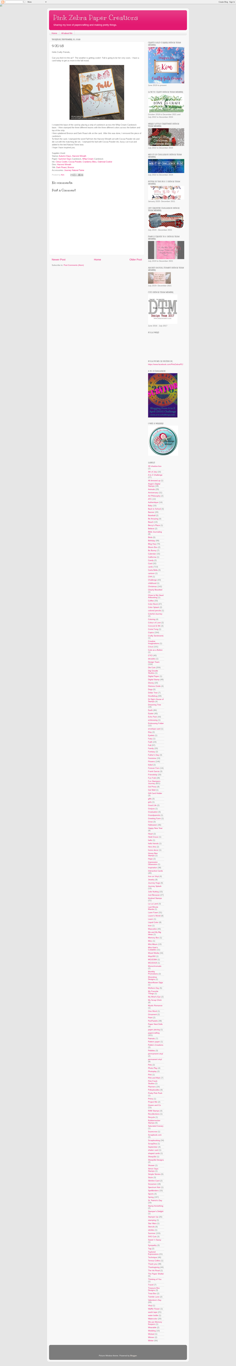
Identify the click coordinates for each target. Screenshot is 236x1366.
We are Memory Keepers (155, 1323)
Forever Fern (154, 768)
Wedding (152, 1331)
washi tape (152, 1312)
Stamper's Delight (155, 1211)
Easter (151, 713)
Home (54, 33)
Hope (150, 859)
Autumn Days (65, 156)
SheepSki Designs (156, 1160)
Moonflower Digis (155, 983)
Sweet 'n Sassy (154, 1240)
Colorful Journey (155, 614)
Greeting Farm (154, 818)
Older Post (135, 259)
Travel (150, 1285)
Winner (151, 1337)
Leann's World (154, 916)
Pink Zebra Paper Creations (95, 17)
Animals (151, 489)
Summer (151, 1233)
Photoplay (152, 1071)
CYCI (150, 655)
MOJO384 (152, 960)
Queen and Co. (154, 1105)
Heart (150, 834)
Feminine (152, 758)
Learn (150, 919)
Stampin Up (153, 1217)
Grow (150, 822)
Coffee (151, 601)
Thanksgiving (154, 1267)
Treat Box (152, 1294)
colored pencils (154, 611)
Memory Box (153, 938)
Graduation (153, 812)
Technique (152, 1257)
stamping (152, 1220)
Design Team (154, 662)
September (153, 1147)
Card (150, 563)
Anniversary (153, 493)
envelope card (154, 729)
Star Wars (152, 1223)
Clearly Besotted (155, 590)
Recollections (154, 1114)
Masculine (152, 929)
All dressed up (154, 481)
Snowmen (152, 1184)
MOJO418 (152, 963)
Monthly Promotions (153, 973)
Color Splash (153, 607)
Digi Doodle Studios (153, 672)
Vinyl (150, 1306)
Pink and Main (154, 1078)
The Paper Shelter (156, 1274)
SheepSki (152, 1157)
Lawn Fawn (153, 912)
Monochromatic (154, 966)
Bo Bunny (152, 550)
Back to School (154, 509)
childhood (152, 583)
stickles (151, 1230)
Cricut (150, 647)
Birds (150, 537)
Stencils (151, 1227)
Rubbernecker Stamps (154, 1122)
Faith (150, 742)
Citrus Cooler (61, 162)
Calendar (152, 554)
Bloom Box (152, 547)
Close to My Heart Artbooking (156, 596)
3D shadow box (154, 466)
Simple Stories (154, 1174)
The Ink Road (154, 1271)
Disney (151, 683)
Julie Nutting (153, 892)
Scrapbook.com (155, 1135)
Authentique (153, 502)
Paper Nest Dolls (155, 1024)
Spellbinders (153, 1191)
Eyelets (151, 735)
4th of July (152, 472)
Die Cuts (151, 668)
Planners (152, 1087)
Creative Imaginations (153, 642)
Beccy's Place (154, 525)
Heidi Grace (153, 837)
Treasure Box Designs (154, 1289)
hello (150, 840)
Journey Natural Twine (74, 170)
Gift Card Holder (155, 793)
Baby (150, 506)
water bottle (153, 1315)
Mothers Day (153, 988)
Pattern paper (154, 1042)
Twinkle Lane (153, 1297)
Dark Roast (61, 167)
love (150, 926)
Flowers (151, 762)
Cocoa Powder (75, 162)
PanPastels (153, 1021)
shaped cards (154, 1153)
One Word (152, 1011)
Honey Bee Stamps (153, 854)
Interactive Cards (155, 871)
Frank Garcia (153, 771)
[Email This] (71, 175)
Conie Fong (153, 629)
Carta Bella (153, 570)
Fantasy (151, 752)
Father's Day (153, 755)
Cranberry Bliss (90, 162)
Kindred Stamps (155, 898)
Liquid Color (153, 922)
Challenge (152, 580)
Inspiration (152, 868)
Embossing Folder (156, 723)
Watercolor (152, 1319)
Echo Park (152, 717)
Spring (151, 1197)
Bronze (71, 167)
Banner (151, 512)
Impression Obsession (153, 863)
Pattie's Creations (155, 1045)
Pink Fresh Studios (152, 1082)
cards (150, 567)
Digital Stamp (154, 680)
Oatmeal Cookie (105, 162)
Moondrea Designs (152, 978)
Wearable (152, 1327)
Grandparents (154, 815)
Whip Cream (88, 159)
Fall (149, 745)
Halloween (152, 825)
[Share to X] (77, 175)
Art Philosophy (154, 496)
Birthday (151, 541)
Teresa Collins (154, 1261)
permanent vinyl (155, 1059)
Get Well (151, 790)
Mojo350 (152, 956)
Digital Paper (153, 676)
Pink (150, 1075)
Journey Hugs (154, 883)
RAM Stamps (153, 1111)
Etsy (150, 732)
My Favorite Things (153, 992)
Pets (150, 1065)
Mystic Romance (155, 1006)
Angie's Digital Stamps (154, 485)
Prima (150, 1099)
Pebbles (151, 1051)
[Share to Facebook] (79, 175)
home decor (153, 850)
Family (151, 748)
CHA (150, 577)
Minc (150, 941)
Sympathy (152, 1245)
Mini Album (152, 944)
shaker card (153, 1150)
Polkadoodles (154, 1090)
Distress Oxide (154, 686)
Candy (151, 560)
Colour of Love (154, 623)
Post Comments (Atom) (74, 265)
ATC (150, 499)
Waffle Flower (154, 1309)
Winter (151, 1341)
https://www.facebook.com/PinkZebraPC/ (165, 364)
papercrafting (154, 1033)
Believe (151, 529)
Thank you (152, 1264)
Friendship (152, 775)
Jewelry (151, 880)
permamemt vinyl (155, 1054)
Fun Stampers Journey (154, 782)
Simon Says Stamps (153, 1170)
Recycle (151, 1117)
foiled (150, 765)
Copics (151, 632)
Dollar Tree (153, 693)
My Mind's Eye (154, 997)
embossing (152, 720)
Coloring (151, 619)
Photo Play (152, 1068)
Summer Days (64, 159)
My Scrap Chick (155, 1000)
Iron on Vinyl (153, 876)
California (152, 557)
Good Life (152, 805)
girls (150, 802)
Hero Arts (152, 847)
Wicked (151, 1334)
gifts (150, 799)
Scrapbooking (154, 1140)
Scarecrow (152, 1132)
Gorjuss (151, 809)
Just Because (154, 895)
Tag (149, 1249)
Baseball (151, 515)
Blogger (133, 1356)
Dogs (150, 689)
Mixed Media (153, 953)
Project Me (152, 1102)
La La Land (153, 904)
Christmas (152, 586)
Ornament (152, 1014)
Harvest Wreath (79, 156)
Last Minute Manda (153, 908)
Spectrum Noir (154, 1187)
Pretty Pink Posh (155, 1093)
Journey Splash (154, 886)
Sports (151, 1194)
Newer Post (58, 259)
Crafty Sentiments (155, 636)
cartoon (151, 573)
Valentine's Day (154, 1300)
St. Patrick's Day (155, 1200)
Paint (150, 1018)
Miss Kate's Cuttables (153, 949)
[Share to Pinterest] (82, 175)
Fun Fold (152, 778)
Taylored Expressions (153, 1253)
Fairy (150, 739)
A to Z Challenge (155, 475)
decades (151, 659)
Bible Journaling (155, 532)
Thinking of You (154, 1279)
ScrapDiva (152, 1144)
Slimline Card (154, 1181)
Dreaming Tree (154, 705)
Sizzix (150, 1177)
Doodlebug (152, 696)
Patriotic (151, 1039)
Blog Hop (152, 544)
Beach (151, 522)
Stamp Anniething (155, 1206)
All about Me (66, 33)
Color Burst (153, 604)
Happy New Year (155, 828)
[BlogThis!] (74, 175)
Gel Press (152, 787)
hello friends (153, 844)
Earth (150, 710)
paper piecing (154, 1030)
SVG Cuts (152, 1237)
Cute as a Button (155, 650)
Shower (151, 1165)
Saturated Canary (155, 1126)
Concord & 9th (154, 626)
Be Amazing (153, 519)
